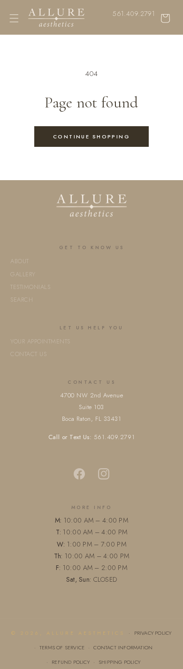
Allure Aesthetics (85, 633)
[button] (14, 18)
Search (21, 299)
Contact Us (28, 354)
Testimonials (30, 286)
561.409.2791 (134, 13)
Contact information (122, 647)
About (19, 261)
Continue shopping (91, 136)
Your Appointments (40, 341)
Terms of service (61, 647)
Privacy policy (153, 633)
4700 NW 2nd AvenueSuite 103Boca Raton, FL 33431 (91, 407)
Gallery (23, 274)
